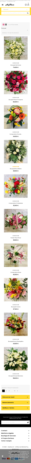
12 (14, 391)
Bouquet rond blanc (16, 168)
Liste (6, 24)
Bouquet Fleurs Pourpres (16, 99)
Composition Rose (15, 272)
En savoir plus (19, 460)
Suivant (17, 391)
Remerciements (8, 402)
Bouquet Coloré (15, 307)
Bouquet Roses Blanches (16, 376)
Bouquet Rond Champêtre (15, 341)
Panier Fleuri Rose (16, 238)
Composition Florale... (16, 134)
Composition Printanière (16, 203)
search (28, 13)
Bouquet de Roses (16, 65)
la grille (3, 24)
